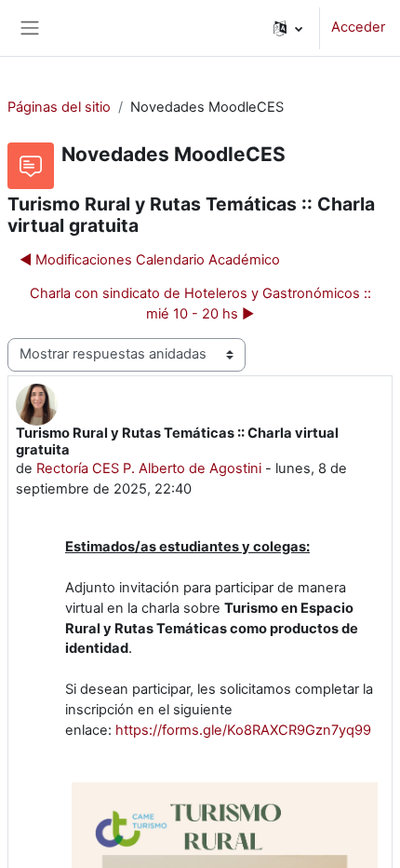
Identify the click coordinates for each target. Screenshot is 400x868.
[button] (287, 28)
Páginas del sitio (59, 107)
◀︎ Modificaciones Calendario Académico (150, 259)
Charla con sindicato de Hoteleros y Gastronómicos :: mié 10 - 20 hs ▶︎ (200, 303)
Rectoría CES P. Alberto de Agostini (148, 468)
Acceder (358, 27)
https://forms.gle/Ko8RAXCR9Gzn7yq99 (243, 730)
